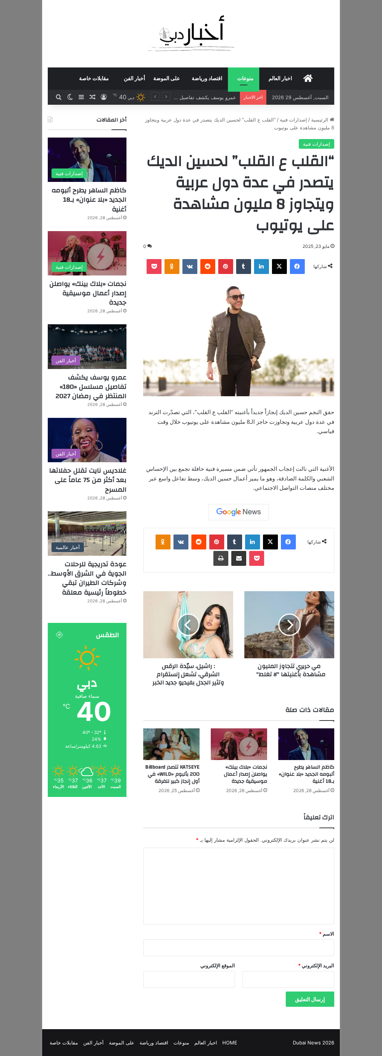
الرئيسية (320, 120)
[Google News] (239, 512)
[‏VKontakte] (189, 266)
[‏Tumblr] (243, 266)
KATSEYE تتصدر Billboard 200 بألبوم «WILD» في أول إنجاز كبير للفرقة (172, 774)
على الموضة (166, 78)
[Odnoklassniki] (172, 266)
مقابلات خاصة (94, 78)
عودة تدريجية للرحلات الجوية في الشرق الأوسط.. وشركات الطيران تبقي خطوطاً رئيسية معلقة (87, 578)
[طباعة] (220, 558)
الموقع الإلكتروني (217, 965)
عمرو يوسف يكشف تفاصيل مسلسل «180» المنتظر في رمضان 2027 (91, 386)
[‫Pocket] (154, 266)
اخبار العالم (280, 78)
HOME (229, 1043)
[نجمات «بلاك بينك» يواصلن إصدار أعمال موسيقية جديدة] (239, 744)
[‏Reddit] (207, 266)
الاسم (326, 934)
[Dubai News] (191, 33)
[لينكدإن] (261, 266)
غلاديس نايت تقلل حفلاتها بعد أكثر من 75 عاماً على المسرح (87, 479)
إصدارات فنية (293, 120)
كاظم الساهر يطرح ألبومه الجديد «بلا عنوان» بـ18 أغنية (306, 774)
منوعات (245, 78)
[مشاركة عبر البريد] (238, 558)
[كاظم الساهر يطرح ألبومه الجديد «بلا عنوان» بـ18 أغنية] (306, 744)
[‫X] (279, 266)
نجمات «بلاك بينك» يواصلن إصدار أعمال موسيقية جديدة (245, 774)
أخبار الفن (134, 78)
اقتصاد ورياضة (207, 78)
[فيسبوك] (297, 266)
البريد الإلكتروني (316, 965)
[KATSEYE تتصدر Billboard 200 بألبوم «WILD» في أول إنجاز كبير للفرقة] (171, 744)
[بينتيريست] (225, 266)
